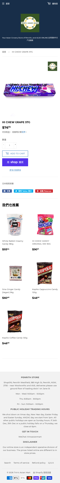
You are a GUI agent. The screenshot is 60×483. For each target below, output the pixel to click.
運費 (23, 132)
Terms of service (21, 463)
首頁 (4, 52)
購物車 (55, 3)
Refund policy (38, 463)
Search (7, 463)
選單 (8, 3)
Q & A (51, 463)
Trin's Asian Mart (22, 472)
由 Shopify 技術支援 (42, 472)
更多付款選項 (15, 170)
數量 (4, 139)
